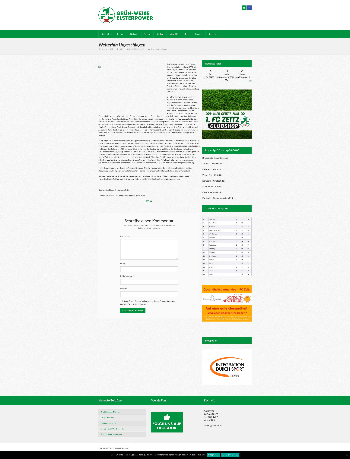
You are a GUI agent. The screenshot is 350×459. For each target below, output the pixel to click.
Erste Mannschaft (136, 49)
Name (123, 264)
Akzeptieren (213, 455)
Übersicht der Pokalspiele (111, 434)
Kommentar (125, 236)
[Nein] (346, 455)
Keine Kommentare (159, 49)
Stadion (160, 34)
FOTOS (149, 201)
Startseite (106, 34)
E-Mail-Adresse (127, 276)
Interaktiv (174, 34)
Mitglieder (133, 34)
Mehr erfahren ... (230, 455)
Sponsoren (213, 34)
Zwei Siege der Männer (110, 412)
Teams (120, 34)
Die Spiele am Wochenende (112, 429)
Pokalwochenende (108, 423)
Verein (147, 34)
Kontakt (198, 34)
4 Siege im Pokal (107, 417)
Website (123, 289)
